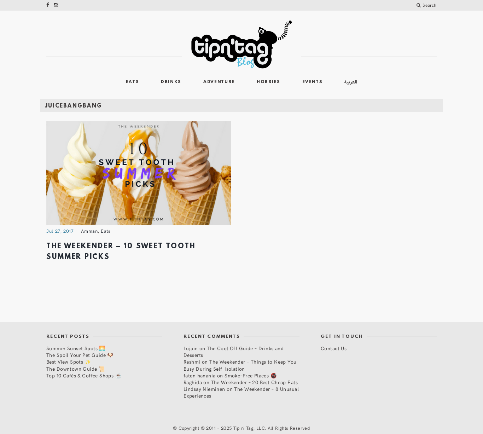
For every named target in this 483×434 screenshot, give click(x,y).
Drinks (171, 82)
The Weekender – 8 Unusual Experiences (241, 392)
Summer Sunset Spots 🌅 (75, 348)
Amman (89, 231)
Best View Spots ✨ (68, 361)
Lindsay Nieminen (204, 389)
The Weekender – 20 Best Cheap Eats (254, 382)
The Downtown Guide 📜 (75, 368)
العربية (350, 82)
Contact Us (334, 348)
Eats (132, 82)
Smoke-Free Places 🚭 (251, 375)
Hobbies (268, 82)
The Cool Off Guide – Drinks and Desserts (234, 351)
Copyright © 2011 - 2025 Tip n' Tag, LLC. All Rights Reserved (244, 428)
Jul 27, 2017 (60, 231)
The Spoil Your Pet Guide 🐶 (80, 355)
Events (312, 82)
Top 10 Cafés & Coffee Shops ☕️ (83, 375)
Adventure (219, 82)
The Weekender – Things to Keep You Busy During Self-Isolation (240, 365)
